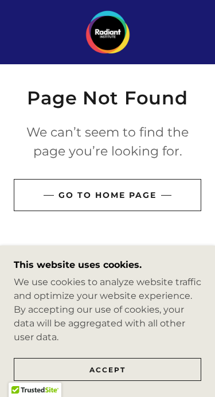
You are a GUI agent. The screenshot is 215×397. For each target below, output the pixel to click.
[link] (108, 32)
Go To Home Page (107, 195)
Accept (107, 369)
